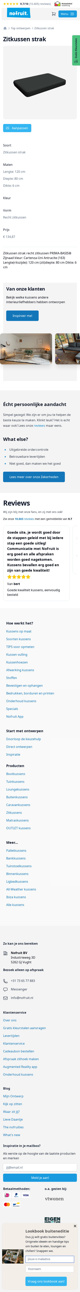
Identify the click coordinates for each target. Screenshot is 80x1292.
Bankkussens (16, 858)
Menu (64, 14)
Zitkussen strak (44, 28)
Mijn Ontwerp (13, 1096)
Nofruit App (14, 716)
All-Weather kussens (21, 889)
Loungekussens (17, 789)
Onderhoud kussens (21, 701)
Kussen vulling (16, 654)
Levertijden (11, 1036)
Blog (6, 1088)
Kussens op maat (18, 631)
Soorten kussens (18, 639)
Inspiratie (13, 754)
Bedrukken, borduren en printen (30, 693)
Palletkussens (16, 850)
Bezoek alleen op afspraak (23, 970)
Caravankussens (18, 805)
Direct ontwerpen (19, 747)
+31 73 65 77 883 (23, 981)
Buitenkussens (17, 797)
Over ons (10, 1020)
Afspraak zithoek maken (21, 1059)
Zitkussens (14, 812)
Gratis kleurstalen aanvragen (24, 1028)
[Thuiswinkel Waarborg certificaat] (63, 4)
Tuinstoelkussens (19, 866)
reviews (39, 425)
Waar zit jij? (11, 1112)
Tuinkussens (15, 781)
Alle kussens (15, 905)
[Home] (5, 28)
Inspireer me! (22, 316)
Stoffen (11, 678)
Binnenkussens (17, 874)
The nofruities (13, 1127)
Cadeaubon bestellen (18, 1051)
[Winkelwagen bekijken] (53, 14)
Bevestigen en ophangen (24, 685)
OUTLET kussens (18, 828)
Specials (12, 709)
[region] (40, 357)
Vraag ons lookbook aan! (46, 1281)
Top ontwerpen (20, 28)
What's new (11, 1135)
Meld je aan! (40, 1178)
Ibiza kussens (16, 897)
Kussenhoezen (17, 662)
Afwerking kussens (20, 670)
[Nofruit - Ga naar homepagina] (18, 13)
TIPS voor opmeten (20, 647)
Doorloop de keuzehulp (23, 739)
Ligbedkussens (17, 881)
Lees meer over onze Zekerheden (34, 477)
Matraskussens (17, 820)
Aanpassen (20, 128)
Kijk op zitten (12, 1104)
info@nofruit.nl (22, 998)
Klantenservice (14, 1043)
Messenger (19, 989)
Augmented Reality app (20, 1067)
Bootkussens (15, 774)
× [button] (75, 1226)
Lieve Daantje (13, 1119)
